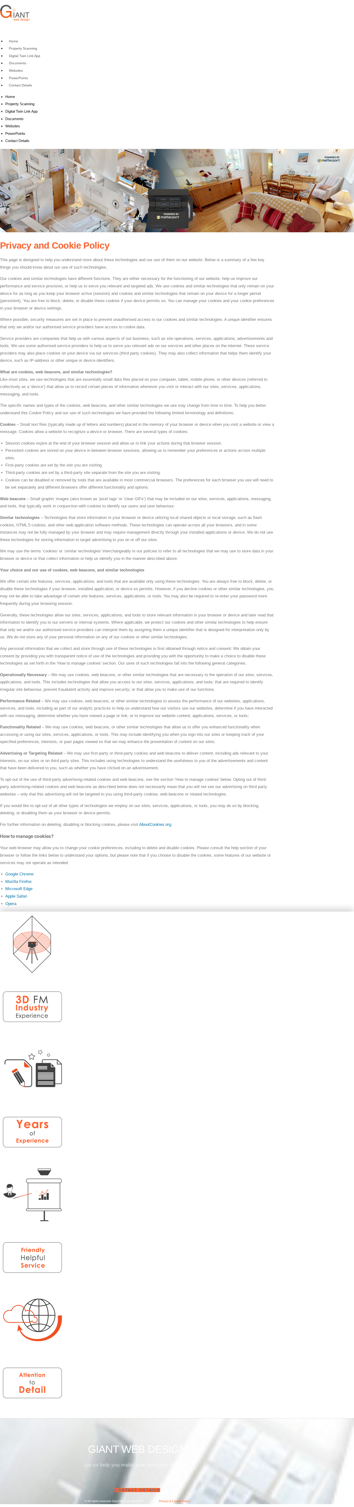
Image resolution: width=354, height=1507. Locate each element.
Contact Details (20, 85)
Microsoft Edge (19, 888)
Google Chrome (19, 874)
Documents (17, 63)
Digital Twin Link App (24, 56)
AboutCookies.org (155, 824)
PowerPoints (18, 78)
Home (13, 41)
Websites (16, 70)
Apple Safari (16, 896)
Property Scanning (23, 48)
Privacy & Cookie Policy (174, 1501)
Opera (10, 903)
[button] (137, 1490)
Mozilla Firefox (18, 881)
